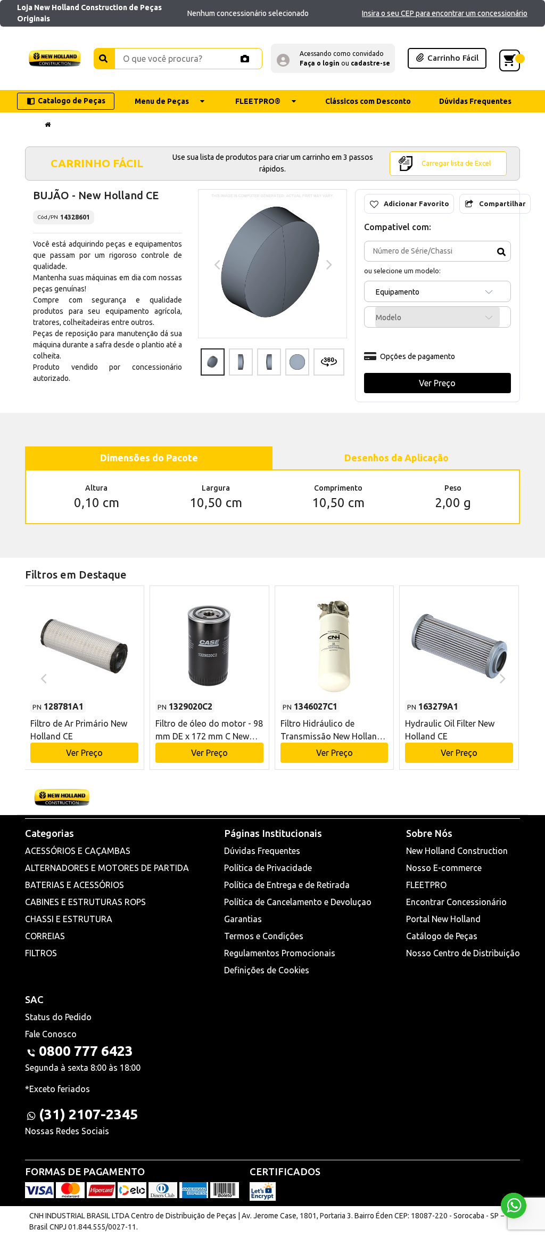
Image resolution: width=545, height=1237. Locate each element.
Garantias (243, 919)
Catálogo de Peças (441, 936)
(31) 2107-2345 (88, 1114)
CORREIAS (45, 936)
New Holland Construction (457, 851)
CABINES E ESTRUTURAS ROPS (85, 902)
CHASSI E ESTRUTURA (68, 919)
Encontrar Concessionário (456, 902)
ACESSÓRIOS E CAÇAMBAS (77, 851)
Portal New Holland (443, 919)
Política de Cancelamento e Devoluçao (297, 902)
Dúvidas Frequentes (262, 851)
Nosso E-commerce (444, 868)
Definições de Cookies (266, 970)
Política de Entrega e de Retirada (287, 885)
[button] (333, 58)
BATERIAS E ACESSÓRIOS (74, 885)
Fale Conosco (51, 1034)
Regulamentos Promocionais (279, 953)
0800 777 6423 (86, 1051)
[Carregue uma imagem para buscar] (245, 59)
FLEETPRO (426, 885)
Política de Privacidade (268, 868)
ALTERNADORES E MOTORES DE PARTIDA (107, 868)
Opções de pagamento (417, 356)
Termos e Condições (263, 936)
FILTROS (41, 953)
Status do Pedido (58, 1017)
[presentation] (216, 263)
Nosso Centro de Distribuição (463, 953)
